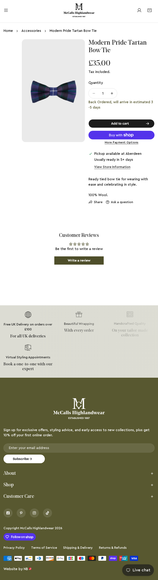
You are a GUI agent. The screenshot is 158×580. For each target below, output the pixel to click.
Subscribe (21, 459)
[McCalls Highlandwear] (79, 10)
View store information (112, 167)
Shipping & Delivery (78, 547)
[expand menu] (5, 10)
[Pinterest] (21, 512)
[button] (149, 10)
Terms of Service (44, 547)
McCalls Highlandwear (37, 528)
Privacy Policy (14, 547)
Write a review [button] (79, 260)
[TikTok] (47, 512)
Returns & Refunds (113, 547)
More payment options (121, 142)
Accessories (31, 30)
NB (26, 569)
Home (8, 30)
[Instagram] (34, 512)
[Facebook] (8, 512)
